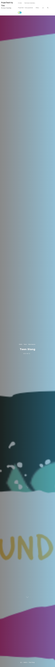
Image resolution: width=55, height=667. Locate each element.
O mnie (20, 3)
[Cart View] (43, 7)
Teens (25, 344)
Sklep (37, 7)
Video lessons (31, 344)
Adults (20, 344)
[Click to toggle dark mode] (20, 12)
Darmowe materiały (29, 3)
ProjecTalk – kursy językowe (25, 7)
